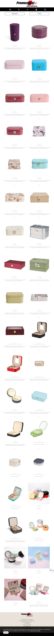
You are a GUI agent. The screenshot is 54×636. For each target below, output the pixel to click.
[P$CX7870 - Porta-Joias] (14, 65)
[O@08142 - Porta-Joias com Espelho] (14, 363)
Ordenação (15, 13)
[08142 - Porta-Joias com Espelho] (15, 493)
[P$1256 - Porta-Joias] (14, 230)
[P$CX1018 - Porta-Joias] (14, 264)
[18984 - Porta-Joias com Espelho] (39, 429)
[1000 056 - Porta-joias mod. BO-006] (15, 525)
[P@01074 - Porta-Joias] (39, 590)
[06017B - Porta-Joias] (14, 396)
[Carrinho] (45, 9)
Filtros (39, 13)
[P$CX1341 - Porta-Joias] (14, 98)
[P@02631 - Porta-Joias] (15, 429)
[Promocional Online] (27, 4)
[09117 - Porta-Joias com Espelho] (39, 363)
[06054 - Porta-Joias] (39, 557)
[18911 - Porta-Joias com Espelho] (39, 461)
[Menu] (10, 9)
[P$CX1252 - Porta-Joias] (39, 131)
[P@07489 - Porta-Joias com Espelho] (39, 396)
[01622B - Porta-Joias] (39, 493)
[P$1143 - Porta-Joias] (39, 297)
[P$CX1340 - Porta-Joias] (39, 98)
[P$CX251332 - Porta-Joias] (14, 131)
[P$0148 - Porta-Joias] (39, 264)
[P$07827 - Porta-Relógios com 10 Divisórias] (14, 330)
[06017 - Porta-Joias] (15, 557)
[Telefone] (19, 9)
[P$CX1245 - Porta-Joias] (39, 164)
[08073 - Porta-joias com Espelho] (39, 525)
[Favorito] (15, 19)
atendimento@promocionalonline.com (27, 620)
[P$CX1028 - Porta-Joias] (14, 197)
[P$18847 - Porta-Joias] (14, 297)
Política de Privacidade (35, 630)
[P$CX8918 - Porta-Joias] (39, 230)
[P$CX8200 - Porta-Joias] (14, 32)
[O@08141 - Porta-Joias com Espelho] (39, 330)
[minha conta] (36, 9)
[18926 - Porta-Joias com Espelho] (15, 461)
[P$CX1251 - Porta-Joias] (14, 164)
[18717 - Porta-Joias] (15, 590)
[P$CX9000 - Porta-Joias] (39, 32)
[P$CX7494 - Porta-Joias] (39, 65)
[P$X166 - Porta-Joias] (39, 197)
